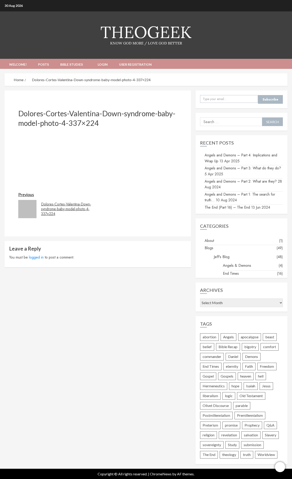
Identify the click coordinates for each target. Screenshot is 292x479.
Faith (249, 366)
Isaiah (250, 386)
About (209, 240)
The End (209, 454)
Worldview (266, 454)
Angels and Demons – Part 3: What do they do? (243, 168)
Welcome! (18, 64)
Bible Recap (228, 346)
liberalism (210, 396)
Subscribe (270, 99)
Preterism (210, 425)
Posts (43, 64)
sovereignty (212, 445)
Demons (251, 356)
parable (242, 405)
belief (207, 346)
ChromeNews (161, 474)
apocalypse (249, 337)
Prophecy (252, 425)
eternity (232, 366)
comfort (269, 346)
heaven (245, 376)
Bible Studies (71, 64)
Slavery (270, 435)
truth (247, 454)
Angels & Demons (237, 265)
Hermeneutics (214, 386)
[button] (284, 63)
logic (229, 396)
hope (235, 386)
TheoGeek (146, 32)
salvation (251, 435)
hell (260, 376)
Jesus (266, 386)
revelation (229, 435)
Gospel (208, 376)
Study (232, 445)
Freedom (267, 366)
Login (103, 64)
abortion (209, 337)
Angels (228, 337)
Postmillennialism (216, 415)
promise (231, 425)
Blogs (209, 248)
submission (252, 445)
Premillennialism (250, 415)
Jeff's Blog (221, 256)
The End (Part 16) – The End (227, 207)
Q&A (270, 425)
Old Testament (251, 396)
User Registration (135, 64)
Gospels (227, 376)
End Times (231, 273)
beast (269, 337)
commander (212, 356)
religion (208, 435)
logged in (36, 257)
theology (229, 454)
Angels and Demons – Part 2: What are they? (241, 181)
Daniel (233, 356)
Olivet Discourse (216, 405)
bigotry (250, 346)
